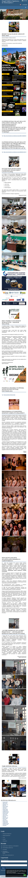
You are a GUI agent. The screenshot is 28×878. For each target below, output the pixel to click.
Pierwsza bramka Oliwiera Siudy (9, 394)
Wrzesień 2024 (5, 824)
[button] (20, 5)
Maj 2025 (4, 816)
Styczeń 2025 (5, 820)
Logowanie (24, 4)
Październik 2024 (6, 823)
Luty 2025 (4, 819)
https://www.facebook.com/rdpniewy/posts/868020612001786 (14, 152)
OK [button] (24, 875)
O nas (4, 837)
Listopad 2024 (5, 822)
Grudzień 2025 (5, 809)
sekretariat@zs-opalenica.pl (8, 847)
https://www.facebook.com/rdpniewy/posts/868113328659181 (14, 135)
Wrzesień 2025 (5, 812)
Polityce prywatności (21, 873)
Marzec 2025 (5, 818)
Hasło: (2, 863)
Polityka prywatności (6, 835)
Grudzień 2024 (5, 821)
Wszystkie (4, 825)
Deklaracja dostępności (7, 833)
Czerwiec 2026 (5, 804)
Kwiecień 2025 (5, 817)
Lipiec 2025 (5, 814)
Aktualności (5, 841)
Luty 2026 (4, 808)
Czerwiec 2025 (5, 815)
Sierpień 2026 (5, 802)
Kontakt (4, 839)
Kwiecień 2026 (5, 806)
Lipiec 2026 (5, 803)
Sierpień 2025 (5, 813)
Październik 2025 (6, 811)
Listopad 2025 (5, 810)
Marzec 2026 (5, 807)
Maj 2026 (4, 805)
